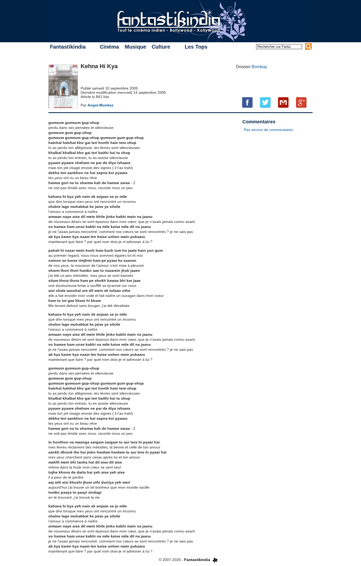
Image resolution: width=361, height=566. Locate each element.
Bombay (259, 66)
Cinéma (109, 47)
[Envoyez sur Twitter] (265, 102)
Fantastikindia (68, 47)
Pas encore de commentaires (268, 130)
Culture (161, 47)
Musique (135, 47)
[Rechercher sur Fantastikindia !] (308, 46)
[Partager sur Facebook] (247, 102)
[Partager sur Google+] (301, 102)
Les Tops (196, 47)
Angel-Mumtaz (100, 105)
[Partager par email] (283, 102)
